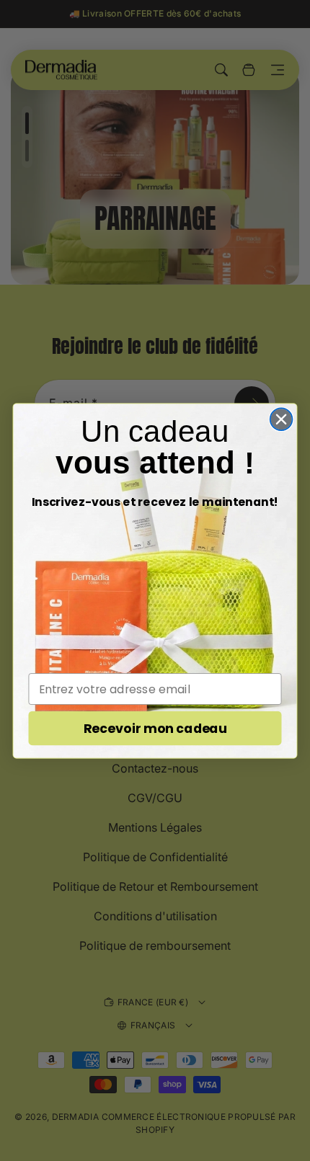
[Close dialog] (281, 419)
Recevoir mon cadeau (155, 728)
